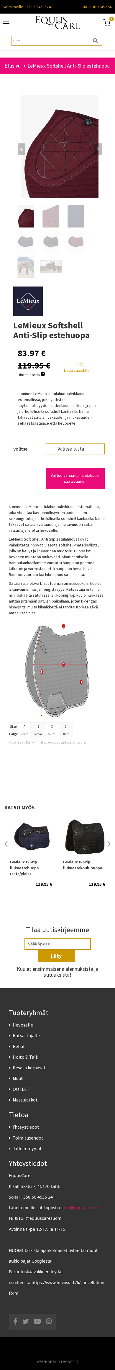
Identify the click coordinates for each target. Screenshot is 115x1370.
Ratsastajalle (26, 1035)
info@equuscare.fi (80, 1207)
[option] (31, 857)
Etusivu (12, 65)
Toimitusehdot (28, 1138)
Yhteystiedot (26, 1127)
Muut (18, 1078)
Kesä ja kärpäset (29, 1068)
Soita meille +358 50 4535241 (28, 6)
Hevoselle (23, 1025)
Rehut (19, 1046)
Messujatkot (25, 1100)
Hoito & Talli (25, 1057)
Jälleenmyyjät (27, 1148)
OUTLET (21, 1089)
